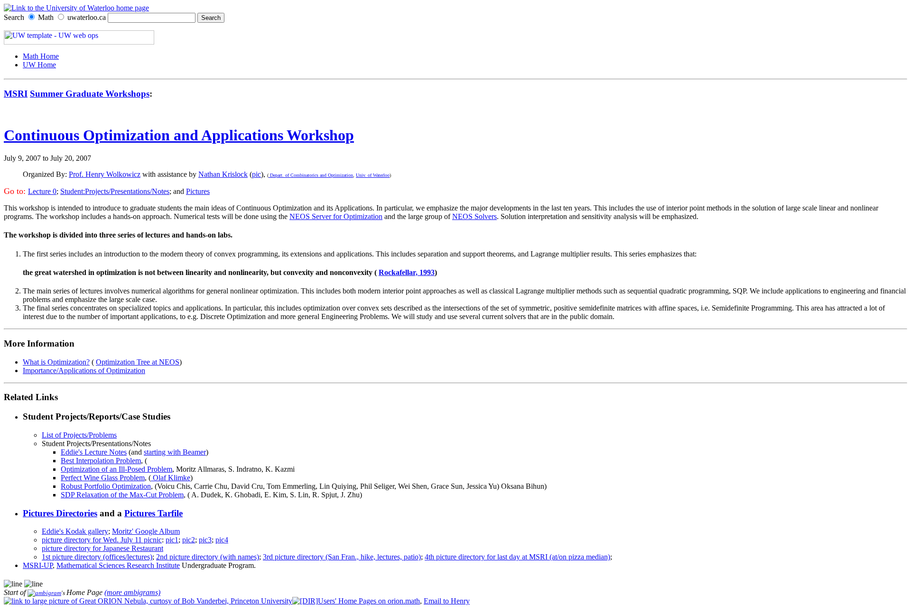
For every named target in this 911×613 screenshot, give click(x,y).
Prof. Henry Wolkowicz (104, 174)
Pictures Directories (60, 513)
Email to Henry (447, 601)
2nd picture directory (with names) (207, 557)
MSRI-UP (38, 565)
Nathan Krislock (223, 174)
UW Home (39, 65)
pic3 (205, 540)
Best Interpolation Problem (101, 461)
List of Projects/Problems (79, 435)
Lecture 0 (42, 191)
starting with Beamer (175, 452)
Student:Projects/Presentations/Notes (114, 191)
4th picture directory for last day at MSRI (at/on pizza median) (517, 557)
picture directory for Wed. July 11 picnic (102, 540)
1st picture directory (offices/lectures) (97, 557)
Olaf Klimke (170, 478)
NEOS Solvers (474, 216)
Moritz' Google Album (146, 531)
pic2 (188, 540)
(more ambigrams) (132, 592)
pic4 (221, 540)
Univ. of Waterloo (373, 175)
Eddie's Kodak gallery (75, 531)
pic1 (172, 540)
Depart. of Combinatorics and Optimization (311, 175)
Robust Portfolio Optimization (106, 486)
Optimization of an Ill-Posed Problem (116, 469)
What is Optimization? (56, 362)
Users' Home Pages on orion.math (369, 601)
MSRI (16, 94)
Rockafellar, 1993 (407, 272)
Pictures (198, 191)
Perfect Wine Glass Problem (103, 478)
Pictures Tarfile (153, 513)
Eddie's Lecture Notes (94, 452)
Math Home (41, 56)
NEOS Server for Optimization (335, 216)
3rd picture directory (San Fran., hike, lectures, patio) (342, 557)
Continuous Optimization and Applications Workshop (179, 135)
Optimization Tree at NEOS (137, 362)
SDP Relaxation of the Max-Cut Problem (122, 495)
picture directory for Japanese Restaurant (102, 548)
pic (256, 174)
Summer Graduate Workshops (89, 94)
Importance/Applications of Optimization (84, 370)
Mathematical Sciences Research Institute (118, 565)
